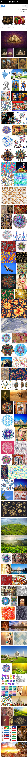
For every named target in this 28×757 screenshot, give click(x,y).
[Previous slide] (25, 18)
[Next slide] (2, 18)
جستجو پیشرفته (7, 27)
